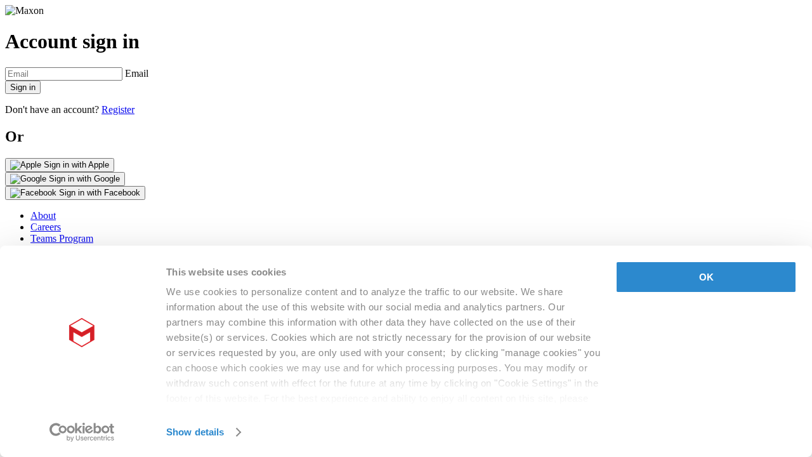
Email (136, 73)
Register (118, 109)
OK (706, 277)
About (43, 215)
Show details (195, 432)
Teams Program (61, 238)
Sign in (23, 87)
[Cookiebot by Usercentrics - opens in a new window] (82, 432)
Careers (45, 227)
